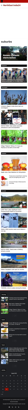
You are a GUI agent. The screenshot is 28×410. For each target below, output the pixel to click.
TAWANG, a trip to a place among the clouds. (13, 288)
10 (2, 383)
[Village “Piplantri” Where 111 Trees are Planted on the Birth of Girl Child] (4, 311)
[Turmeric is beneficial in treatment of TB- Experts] (4, 330)
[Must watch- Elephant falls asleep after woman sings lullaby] (4, 305)
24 (2, 389)
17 (2, 386)
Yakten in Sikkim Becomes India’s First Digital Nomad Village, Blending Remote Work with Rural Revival (18, 349)
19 (10, 386)
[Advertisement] (14, 22)
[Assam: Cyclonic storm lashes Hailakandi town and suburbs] (14, 53)
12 (10, 383)
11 (6, 383)
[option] (14, 75)
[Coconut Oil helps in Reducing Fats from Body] (4, 183)
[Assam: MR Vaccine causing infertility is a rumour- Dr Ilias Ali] (4, 324)
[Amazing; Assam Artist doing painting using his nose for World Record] (4, 299)
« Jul (2, 394)
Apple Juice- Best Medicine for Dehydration (13, 172)
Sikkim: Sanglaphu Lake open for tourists (12, 269)
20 (14, 386)
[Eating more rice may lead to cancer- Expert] (4, 336)
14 (17, 383)
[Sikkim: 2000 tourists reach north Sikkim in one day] (4, 361)
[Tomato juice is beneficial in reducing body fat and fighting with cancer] (4, 177)
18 (6, 386)
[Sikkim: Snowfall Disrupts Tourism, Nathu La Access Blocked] (4, 355)
